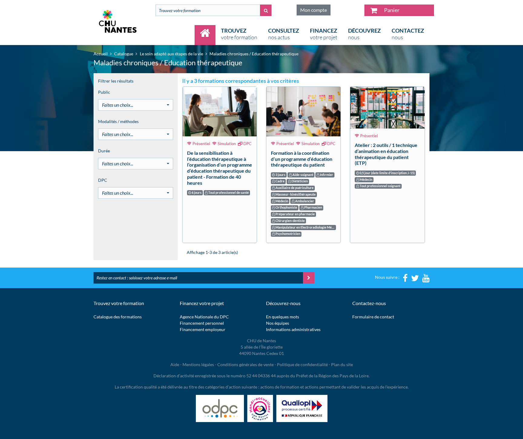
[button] (135, 105)
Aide (174, 364)
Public (104, 92)
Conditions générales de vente (245, 364)
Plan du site (342, 364)
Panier (391, 10)
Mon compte (313, 10)
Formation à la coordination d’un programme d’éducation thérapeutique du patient (301, 159)
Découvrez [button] (364, 34)
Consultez (283, 34)
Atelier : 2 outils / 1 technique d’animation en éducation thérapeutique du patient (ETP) (386, 154)
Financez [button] (323, 34)
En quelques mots (282, 316)
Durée (104, 150)
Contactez (408, 34)
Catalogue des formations (118, 316)
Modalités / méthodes (118, 121)
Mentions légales (198, 364)
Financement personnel (202, 323)
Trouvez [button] (239, 34)
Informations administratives (293, 329)
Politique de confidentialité (302, 364)
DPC (102, 180)
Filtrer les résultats (115, 80)
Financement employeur (202, 329)
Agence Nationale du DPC (204, 316)
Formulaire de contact (373, 316)
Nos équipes (277, 323)
